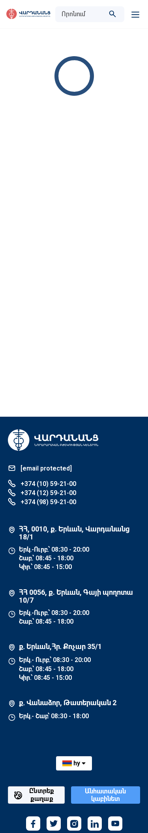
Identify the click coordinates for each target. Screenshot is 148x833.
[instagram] (74, 823)
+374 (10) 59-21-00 (47, 484)
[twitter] (54, 823)
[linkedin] (95, 823)
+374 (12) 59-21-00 (47, 493)
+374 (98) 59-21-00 (47, 502)
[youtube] (115, 823)
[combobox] (82, 14)
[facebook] (33, 823)
